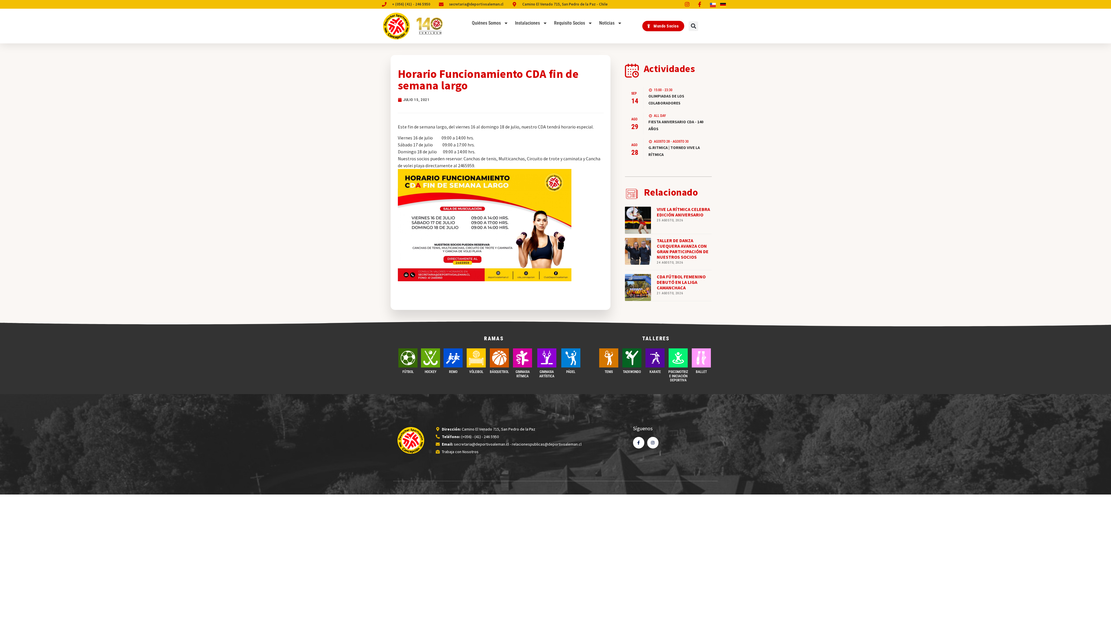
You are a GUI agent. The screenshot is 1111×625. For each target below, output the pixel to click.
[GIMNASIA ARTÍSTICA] (546, 357)
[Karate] (655, 357)
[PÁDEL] (570, 357)
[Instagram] (652, 442)
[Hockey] (430, 357)
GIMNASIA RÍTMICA (523, 374)
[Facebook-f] (638, 442)
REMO (453, 372)
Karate (655, 372)
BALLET (701, 372)
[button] (693, 26)
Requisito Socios (569, 23)
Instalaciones (527, 23)
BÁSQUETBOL (499, 372)
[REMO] (453, 357)
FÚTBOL (408, 372)
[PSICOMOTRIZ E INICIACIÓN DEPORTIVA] (678, 357)
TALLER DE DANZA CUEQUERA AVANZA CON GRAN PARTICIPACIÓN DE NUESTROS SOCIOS (683, 249)
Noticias (607, 23)
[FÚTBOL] (407, 357)
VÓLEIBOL (476, 372)
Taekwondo (632, 372)
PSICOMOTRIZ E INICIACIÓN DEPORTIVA (678, 376)
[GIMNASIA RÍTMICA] (522, 357)
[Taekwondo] (631, 357)
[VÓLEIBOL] (476, 357)
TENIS (609, 372)
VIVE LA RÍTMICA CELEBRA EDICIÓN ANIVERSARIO (683, 212)
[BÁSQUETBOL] (499, 357)
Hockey (430, 372)
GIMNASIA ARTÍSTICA (546, 374)
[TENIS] (608, 357)
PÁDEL (570, 372)
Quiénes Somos (486, 23)
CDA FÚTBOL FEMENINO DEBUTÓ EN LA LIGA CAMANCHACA (681, 282)
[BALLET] (701, 357)
